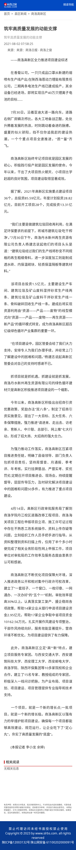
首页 (7, 14)
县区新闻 (20, 14)
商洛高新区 (38, 14)
